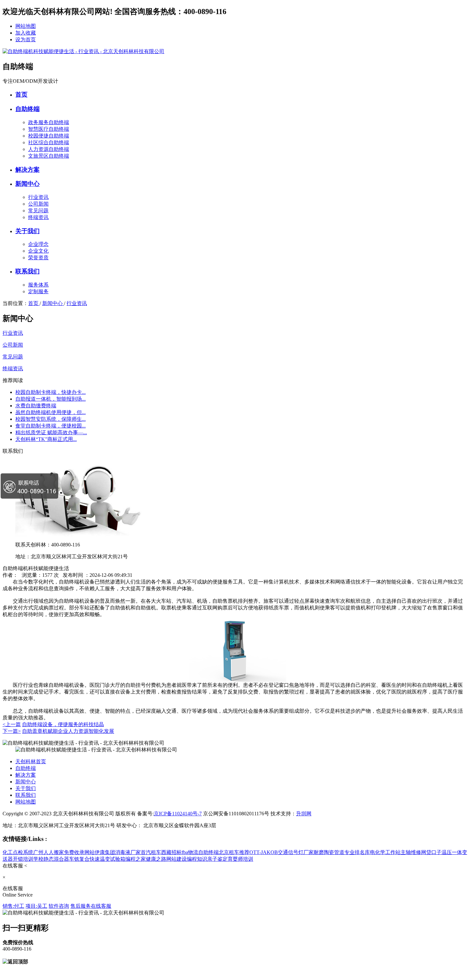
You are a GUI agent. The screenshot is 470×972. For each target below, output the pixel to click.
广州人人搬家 (48, 852)
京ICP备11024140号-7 (178, 813)
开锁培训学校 (28, 859)
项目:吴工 (36, 906)
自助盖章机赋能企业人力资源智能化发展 (68, 731)
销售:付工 (13, 906)
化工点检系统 (18, 852)
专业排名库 (357, 852)
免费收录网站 (79, 852)
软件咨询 (59, 906)
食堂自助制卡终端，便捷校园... (50, 425)
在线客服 (101, 906)
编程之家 (135, 859)
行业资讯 (38, 197)
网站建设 (176, 859)
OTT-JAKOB (263, 852)
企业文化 (38, 251)
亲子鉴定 (217, 859)
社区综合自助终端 (48, 142)
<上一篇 (12, 724)
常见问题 (38, 210)
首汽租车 (151, 852)
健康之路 (156, 859)
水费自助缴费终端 (35, 405)
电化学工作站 (385, 852)
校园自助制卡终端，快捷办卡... (50, 392)
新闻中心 (27, 183)
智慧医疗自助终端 (48, 129)
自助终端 (27, 109)
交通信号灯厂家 (296, 852)
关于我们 (27, 231)
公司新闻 (38, 204)
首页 (21, 94)
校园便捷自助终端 (48, 135)
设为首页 (25, 39)
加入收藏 (25, 32)
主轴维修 (411, 852)
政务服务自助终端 (48, 122)
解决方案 (27, 169)
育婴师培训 (240, 859)
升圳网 (303, 813)
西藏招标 (171, 852)
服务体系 (38, 284)
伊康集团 (105, 852)
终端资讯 (38, 217)
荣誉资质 (38, 257)
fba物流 (190, 852)
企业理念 (38, 244)
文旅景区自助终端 (48, 156)
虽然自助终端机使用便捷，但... (50, 412)
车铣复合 (79, 859)
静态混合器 (56, 859)
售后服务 (80, 906)
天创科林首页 (30, 761)
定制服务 (38, 291)
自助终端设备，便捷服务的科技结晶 (63, 724)
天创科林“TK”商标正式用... (46, 439)
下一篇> (12, 731)
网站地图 (25, 26)
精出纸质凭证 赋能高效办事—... (51, 432)
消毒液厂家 (128, 852)
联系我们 (27, 271)
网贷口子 (431, 852)
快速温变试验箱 (107, 859)
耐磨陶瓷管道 (329, 852)
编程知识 (197, 859)
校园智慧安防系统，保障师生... (50, 419)
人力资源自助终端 (48, 149)
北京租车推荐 (234, 852)
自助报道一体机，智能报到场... (50, 399)
